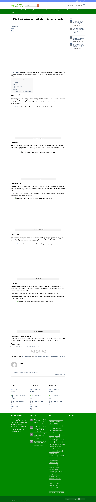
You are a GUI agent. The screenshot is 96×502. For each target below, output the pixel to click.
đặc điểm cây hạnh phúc (54, 490)
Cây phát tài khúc (58, 442)
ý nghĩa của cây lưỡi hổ (53, 487)
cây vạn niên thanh (53, 458)
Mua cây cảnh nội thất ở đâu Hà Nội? (23, 91)
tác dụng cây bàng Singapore (55, 474)
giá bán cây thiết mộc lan (54, 467)
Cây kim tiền (15, 82)
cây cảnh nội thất (38, 356)
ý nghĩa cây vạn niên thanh (54, 485)
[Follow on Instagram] (79, 1)
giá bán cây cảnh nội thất (54, 356)
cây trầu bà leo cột (52, 448)
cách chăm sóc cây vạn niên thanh (55, 421)
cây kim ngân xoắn (53, 430)
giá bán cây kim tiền (53, 464)
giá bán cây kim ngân (53, 462)
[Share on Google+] (42, 351)
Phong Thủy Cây (64, 1)
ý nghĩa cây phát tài (53, 480)
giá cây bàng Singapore (53, 469)
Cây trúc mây (16, 87)
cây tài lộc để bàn (61, 455)
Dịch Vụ (59, 10)
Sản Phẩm (20, 10)
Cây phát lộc (57, 437)
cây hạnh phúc (52, 428)
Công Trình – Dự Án (30, 10)
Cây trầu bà (14, 89)
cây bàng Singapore (53, 423)
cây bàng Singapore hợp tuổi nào (55, 426)
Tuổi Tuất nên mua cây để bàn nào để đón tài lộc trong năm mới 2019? (78, 30)
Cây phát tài (51, 442)
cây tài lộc (60, 451)
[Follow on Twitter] (81, 1)
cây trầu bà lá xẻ (61, 448)
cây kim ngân (58, 428)
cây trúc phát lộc (52, 446)
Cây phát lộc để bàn (61, 439)
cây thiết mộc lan (61, 444)
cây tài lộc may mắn (53, 455)
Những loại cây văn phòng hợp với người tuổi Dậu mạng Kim (25, 346)
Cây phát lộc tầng (52, 439)
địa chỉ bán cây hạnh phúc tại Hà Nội (56, 492)
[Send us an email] (84, 1)
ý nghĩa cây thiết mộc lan (54, 483)
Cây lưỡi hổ (16, 84)
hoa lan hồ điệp (59, 471)
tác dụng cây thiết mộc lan (54, 476)
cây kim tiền (60, 430)
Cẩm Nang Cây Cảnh (51, 10)
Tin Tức (52, 1)
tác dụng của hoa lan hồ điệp (54, 478)
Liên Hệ (48, 1)
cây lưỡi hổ (51, 437)
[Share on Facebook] (31, 351)
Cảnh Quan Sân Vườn (38, 16)
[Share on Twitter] (34, 351)
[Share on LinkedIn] (45, 351)
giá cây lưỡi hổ (52, 471)
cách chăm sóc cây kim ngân (54, 419)
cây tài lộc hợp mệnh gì (53, 453)
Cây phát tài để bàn (53, 444)
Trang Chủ (14, 10)
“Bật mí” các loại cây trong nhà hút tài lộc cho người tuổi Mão (79, 22)
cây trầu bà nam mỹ (53, 451)
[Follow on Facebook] (77, 1)
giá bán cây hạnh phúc (53, 460)
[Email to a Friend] (37, 351)
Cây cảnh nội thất (15, 72)
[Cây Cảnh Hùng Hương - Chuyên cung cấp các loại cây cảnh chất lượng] (17, 5)
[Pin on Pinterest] (40, 351)
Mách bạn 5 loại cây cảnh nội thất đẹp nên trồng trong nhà (78, 38)
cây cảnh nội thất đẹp (45, 356)
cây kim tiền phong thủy (54, 435)
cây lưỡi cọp (62, 435)
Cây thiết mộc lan (17, 86)
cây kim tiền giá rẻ (52, 432)
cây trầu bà (59, 446)
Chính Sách (72, 1)
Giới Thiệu (58, 1)
